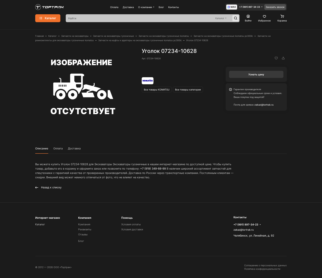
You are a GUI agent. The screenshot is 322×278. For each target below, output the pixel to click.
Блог (81, 241)
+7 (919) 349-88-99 (153, 168)
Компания (84, 217)
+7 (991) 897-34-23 (249, 7)
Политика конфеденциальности (262, 268)
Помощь (127, 217)
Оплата (58, 148)
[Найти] (235, 18)
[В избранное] (276, 58)
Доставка (74, 148)
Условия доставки (132, 229)
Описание (41, 148)
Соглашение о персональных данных (265, 265)
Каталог (40, 224)
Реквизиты (84, 229)
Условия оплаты (131, 224)
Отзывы (83, 234)
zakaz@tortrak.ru (264, 104)
